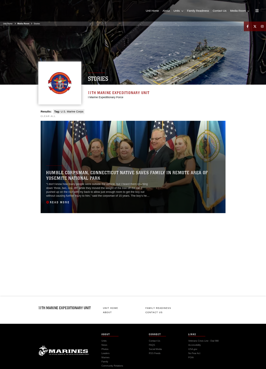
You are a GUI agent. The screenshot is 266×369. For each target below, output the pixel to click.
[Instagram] (262, 26)
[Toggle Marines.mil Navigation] (257, 11)
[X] (255, 26)
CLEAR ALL (48, 116)
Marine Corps (63, 351)
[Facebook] (247, 26)
